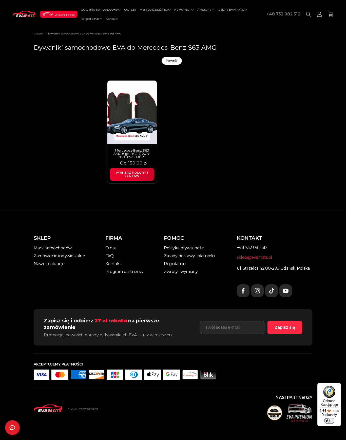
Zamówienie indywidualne (59, 255)
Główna (39, 33)
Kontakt (113, 263)
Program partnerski (124, 271)
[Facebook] (243, 290)
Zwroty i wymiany (181, 271)
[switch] (329, 421)
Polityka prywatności (184, 248)
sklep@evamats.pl (254, 257)
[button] (101, 9)
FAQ (109, 255)
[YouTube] (285, 290)
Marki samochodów (53, 248)
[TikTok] (271, 290)
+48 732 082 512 (283, 14)
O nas (110, 248)
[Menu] (338, 386)
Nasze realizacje (49, 263)
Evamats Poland (88, 409)
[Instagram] (257, 290)
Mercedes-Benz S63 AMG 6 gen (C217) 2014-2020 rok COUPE (131, 154)
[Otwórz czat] (12, 427)
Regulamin (175, 263)
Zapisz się (285, 327)
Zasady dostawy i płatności (189, 255)
